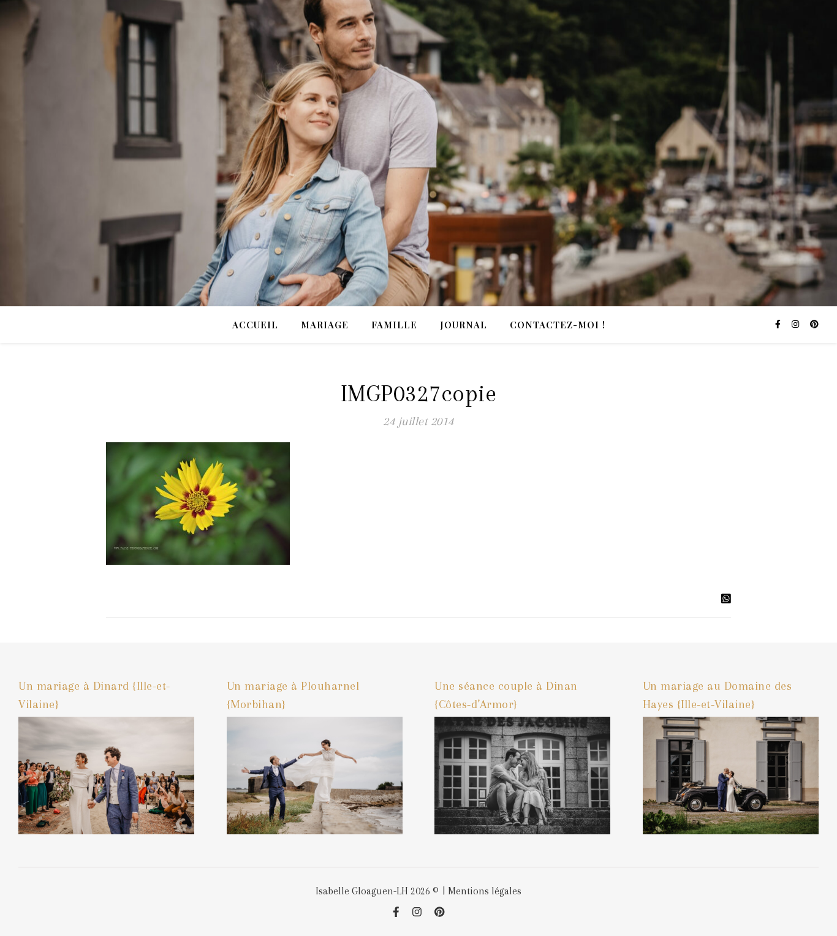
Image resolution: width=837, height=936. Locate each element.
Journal (463, 325)
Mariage (325, 325)
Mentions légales (484, 891)
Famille (394, 325)
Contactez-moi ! (557, 325)
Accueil (255, 325)
